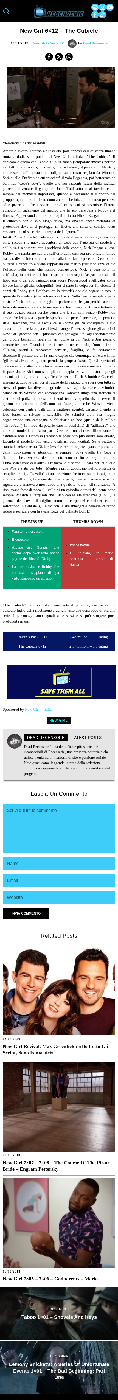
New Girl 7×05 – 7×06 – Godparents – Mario (50, 1278)
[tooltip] (95, 7)
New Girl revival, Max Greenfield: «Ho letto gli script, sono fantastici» (55, 1050)
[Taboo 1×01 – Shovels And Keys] (59, 1313)
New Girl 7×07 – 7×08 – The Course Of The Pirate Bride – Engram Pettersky (56, 1166)
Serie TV (57, 43)
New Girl (40, 43)
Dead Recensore (95, 43)
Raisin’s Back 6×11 (32, 637)
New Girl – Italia (38, 709)
